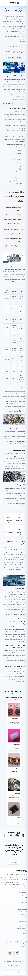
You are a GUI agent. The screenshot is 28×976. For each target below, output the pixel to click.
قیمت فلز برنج (24, 897)
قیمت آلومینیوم (23, 900)
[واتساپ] (3, 973)
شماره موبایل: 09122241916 (14, 52)
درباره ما (25, 933)
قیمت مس (24, 905)
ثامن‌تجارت (21, 8)
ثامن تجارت (16, 112)
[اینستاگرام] (12, 965)
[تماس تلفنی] (19, 973)
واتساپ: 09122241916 (14, 58)
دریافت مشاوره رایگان (14, 411)
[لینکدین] (8, 965)
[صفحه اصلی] (14, 973)
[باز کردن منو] (25, 2)
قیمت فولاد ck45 (23, 919)
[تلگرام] (8, 973)
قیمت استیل (24, 895)
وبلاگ (25, 936)
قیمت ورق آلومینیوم (22, 917)
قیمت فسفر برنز (23, 902)
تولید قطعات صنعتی (22, 928)
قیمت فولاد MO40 (23, 922)
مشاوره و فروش (14, 862)
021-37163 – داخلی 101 (14, 46)
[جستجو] (2, 2)
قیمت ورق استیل (23, 914)
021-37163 (21, 947)
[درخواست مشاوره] (24, 973)
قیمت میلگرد (24, 912)
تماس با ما (24, 931)
